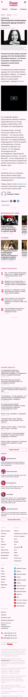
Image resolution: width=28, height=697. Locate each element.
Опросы (16, 555)
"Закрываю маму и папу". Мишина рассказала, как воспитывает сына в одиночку (12, 420)
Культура (3, 544)
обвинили (21, 184)
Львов (2, 571)
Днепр (3, 582)
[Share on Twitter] (14, 201)
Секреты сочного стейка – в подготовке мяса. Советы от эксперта (13, 427)
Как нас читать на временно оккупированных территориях (6, 625)
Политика (3, 533)
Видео (15, 552)
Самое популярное (9, 268)
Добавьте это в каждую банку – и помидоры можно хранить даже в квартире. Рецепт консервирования (16, 282)
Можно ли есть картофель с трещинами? (13, 413)
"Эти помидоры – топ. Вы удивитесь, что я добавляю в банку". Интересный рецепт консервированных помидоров (14, 397)
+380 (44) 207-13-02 (10, 635)
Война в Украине (5, 530)
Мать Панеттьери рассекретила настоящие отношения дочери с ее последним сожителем (11, 381)
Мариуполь (4, 584)
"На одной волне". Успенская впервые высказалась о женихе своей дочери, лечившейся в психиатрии (12, 435)
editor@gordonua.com (10, 638)
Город (2, 565)
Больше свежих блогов (14, 519)
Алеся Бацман (20, 588)
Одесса (3, 573)
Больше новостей (14, 449)
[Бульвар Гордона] (13, 3)
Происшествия (5, 552)
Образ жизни (4, 550)
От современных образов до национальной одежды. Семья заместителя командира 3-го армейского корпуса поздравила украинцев (9, 255)
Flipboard (19, 594)
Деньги (3, 536)
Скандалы (23, 9)
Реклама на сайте (6, 617)
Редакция (3, 614)
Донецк (3, 576)
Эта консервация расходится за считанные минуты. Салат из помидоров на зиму (14, 310)
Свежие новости (8, 367)
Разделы (16, 527)
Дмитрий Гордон (21, 568)
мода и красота (6, 205)
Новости (4, 9)
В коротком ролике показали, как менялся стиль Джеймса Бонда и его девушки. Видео (8, 228)
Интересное (4, 558)
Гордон (3, 14)
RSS (18, 597)
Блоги (3, 453)
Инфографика (5, 555)
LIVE (15, 544)
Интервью (14, 9)
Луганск (3, 587)
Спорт (2, 541)
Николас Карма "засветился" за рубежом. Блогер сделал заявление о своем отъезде (14, 443)
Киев (2, 568)
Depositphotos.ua (5, 660)
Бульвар (9, 14)
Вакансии (3, 612)
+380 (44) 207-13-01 (10, 633)
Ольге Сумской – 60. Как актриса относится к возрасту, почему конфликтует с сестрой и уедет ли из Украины (16, 301)
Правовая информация (7, 620)
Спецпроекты (17, 560)
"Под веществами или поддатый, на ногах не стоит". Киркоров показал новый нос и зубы (14, 389)
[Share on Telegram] (18, 201)
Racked (21, 81)
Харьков (3, 579)
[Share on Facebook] (11, 201)
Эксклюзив (17, 547)
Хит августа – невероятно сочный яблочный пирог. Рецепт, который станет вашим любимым (15, 291)
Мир (2, 539)
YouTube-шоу (17, 558)
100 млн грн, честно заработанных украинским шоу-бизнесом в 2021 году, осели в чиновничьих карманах (14, 514)
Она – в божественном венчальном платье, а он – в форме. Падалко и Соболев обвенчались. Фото (15, 274)
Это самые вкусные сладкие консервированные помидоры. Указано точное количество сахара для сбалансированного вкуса (13, 406)
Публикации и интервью (20, 533)
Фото (15, 550)
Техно (2, 547)
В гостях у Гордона (19, 536)
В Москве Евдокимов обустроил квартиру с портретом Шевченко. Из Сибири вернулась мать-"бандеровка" (13, 463)
